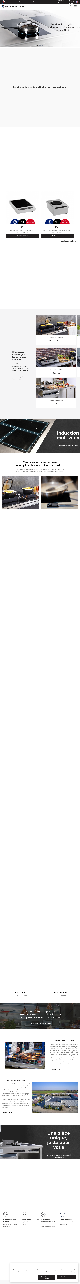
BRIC (22, 227)
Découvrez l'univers (56, 337)
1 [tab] (37, 45)
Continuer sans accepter (70, 1266)
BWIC (57, 227)
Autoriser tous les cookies (66, 1277)
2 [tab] (40, 45)
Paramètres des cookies (46, 1277)
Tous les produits (68, 241)
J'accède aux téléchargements (40, 1023)
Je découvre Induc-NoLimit (68, 446)
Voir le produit (23, 236)
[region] (44, 1272)
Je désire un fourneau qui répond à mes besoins (59, 1156)
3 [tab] (42, 45)
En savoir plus (55, 1069)
